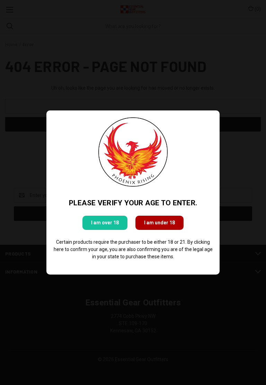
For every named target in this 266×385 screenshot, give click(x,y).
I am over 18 (105, 222)
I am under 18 (159, 222)
